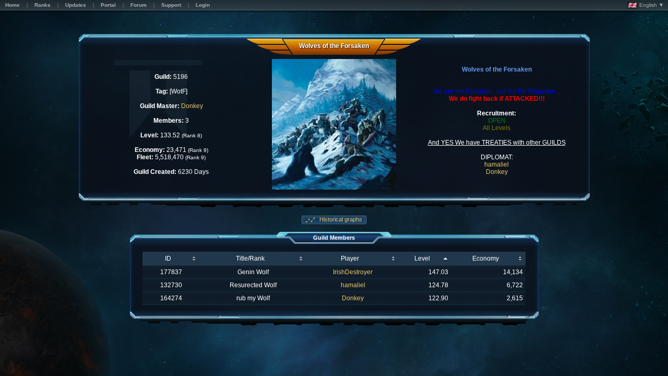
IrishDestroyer (353, 272)
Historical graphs (340, 219)
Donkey (192, 106)
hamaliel (496, 164)
